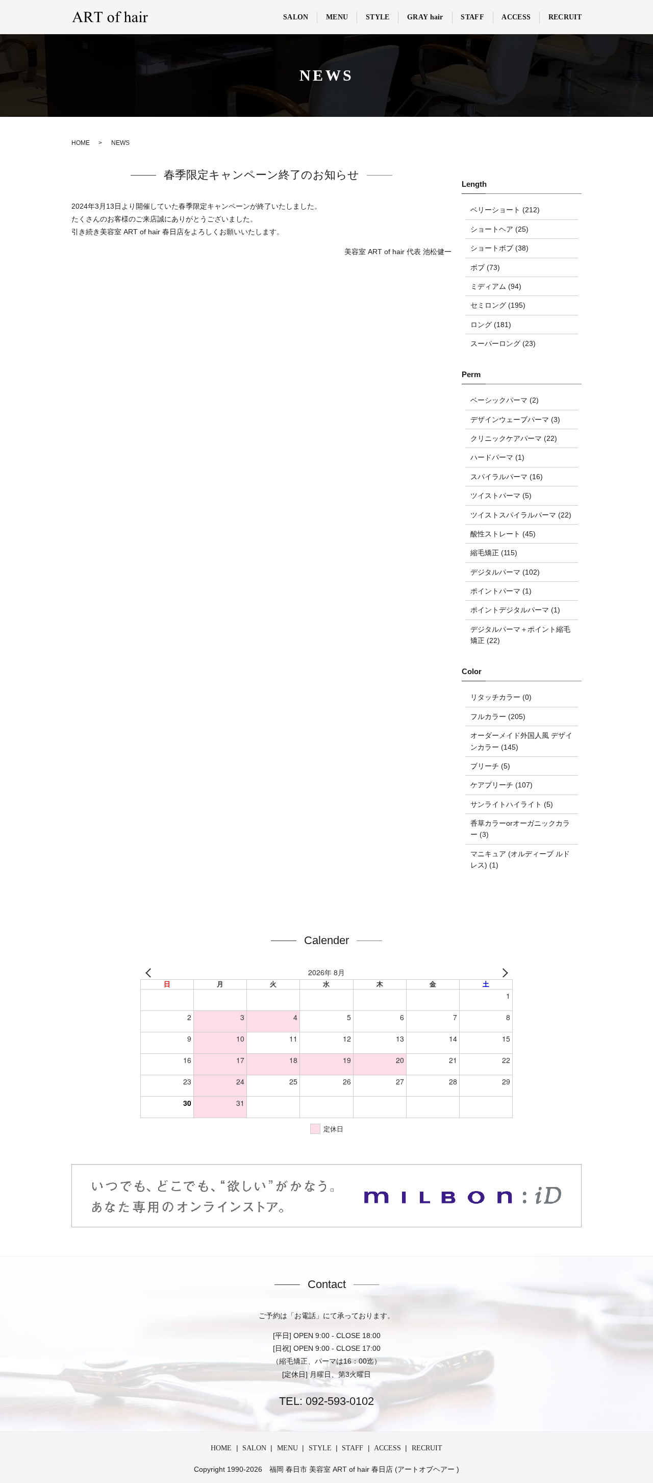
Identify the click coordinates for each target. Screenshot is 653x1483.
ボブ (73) (485, 267)
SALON (296, 17)
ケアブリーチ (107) (501, 785)
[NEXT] (503, 973)
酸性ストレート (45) (503, 534)
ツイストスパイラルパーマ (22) (520, 515)
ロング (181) (490, 324)
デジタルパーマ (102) (505, 572)
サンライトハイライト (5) (511, 804)
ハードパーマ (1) (497, 457)
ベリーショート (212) (505, 210)
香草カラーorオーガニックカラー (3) (520, 828)
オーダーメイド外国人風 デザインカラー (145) (521, 741)
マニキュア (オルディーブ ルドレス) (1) (520, 859)
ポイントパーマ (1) (501, 591)
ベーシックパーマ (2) (504, 400)
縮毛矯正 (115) (493, 553)
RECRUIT (565, 17)
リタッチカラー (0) (501, 697)
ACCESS (516, 17)
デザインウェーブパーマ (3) (515, 419)
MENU (337, 17)
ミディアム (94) (495, 286)
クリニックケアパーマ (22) (513, 438)
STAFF (472, 17)
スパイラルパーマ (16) (506, 477)
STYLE (378, 17)
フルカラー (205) (497, 716)
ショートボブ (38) (499, 248)
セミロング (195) (497, 305)
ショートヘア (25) (499, 229)
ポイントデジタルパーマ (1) (515, 610)
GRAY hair (425, 17)
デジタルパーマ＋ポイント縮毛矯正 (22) (520, 635)
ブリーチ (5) (490, 766)
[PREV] (150, 973)
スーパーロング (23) (503, 343)
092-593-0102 (338, 1401)
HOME (80, 142)
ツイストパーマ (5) (501, 495)
